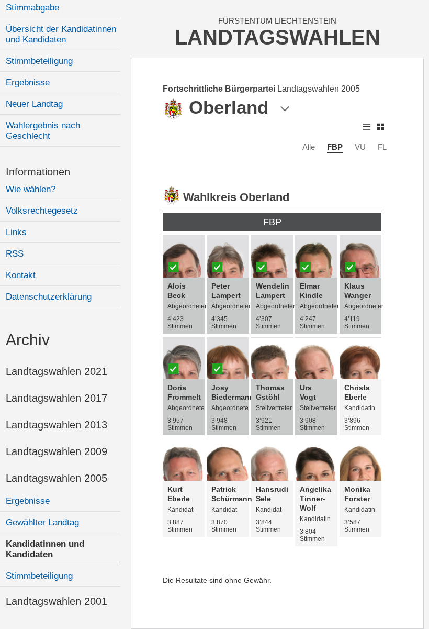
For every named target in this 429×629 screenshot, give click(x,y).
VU (360, 146)
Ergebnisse (28, 82)
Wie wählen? (30, 189)
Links (16, 232)
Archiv (28, 339)
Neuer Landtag (34, 104)
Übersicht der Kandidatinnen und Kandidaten (61, 34)
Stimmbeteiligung (39, 61)
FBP (335, 146)
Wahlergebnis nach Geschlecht (43, 130)
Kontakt (21, 275)
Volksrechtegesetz (42, 211)
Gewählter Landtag (42, 522)
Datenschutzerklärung (49, 297)
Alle (308, 146)
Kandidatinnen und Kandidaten (45, 549)
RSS (15, 254)
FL (382, 146)
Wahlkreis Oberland (236, 197)
